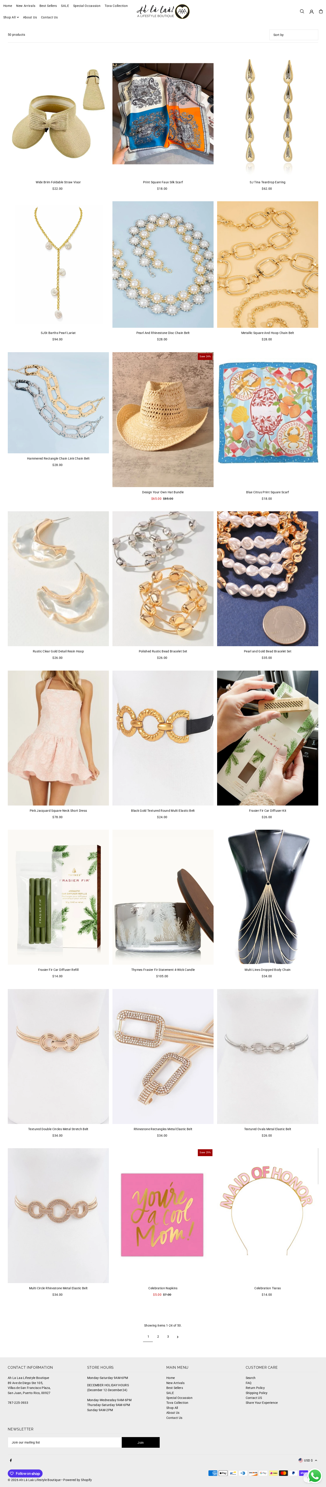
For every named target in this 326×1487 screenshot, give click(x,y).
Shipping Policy (257, 1393)
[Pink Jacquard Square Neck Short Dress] (58, 738)
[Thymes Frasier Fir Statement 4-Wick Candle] (163, 897)
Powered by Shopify (77, 1480)
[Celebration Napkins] (163, 1215)
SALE (170, 1393)
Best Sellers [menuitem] (48, 6)
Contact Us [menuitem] (49, 17)
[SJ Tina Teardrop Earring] (267, 114)
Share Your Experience (262, 1402)
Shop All (172, 1408)
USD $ (308, 1460)
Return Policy (255, 1388)
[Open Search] (302, 11)
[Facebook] (11, 1460)
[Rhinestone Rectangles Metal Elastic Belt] (163, 1056)
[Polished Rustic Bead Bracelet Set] (163, 578)
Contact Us (174, 1418)
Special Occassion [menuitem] (87, 6)
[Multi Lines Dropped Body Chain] (267, 897)
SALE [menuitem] (65, 6)
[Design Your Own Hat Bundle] (163, 419)
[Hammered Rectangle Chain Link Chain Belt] (58, 402)
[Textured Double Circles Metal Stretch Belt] (58, 1056)
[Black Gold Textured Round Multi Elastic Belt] (163, 738)
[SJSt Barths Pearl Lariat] (58, 264)
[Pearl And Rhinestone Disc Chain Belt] (163, 264)
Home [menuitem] (7, 6)
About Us (173, 1412)
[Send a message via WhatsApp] (315, 1476)
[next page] (178, 1336)
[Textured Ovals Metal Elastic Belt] (267, 1056)
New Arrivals (175, 1383)
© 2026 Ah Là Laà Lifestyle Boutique (34, 1480)
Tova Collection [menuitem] (116, 6)
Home (170, 1378)
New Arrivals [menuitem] (25, 6)
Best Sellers (174, 1388)
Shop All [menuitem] (9, 17)
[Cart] (321, 11)
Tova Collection (177, 1402)
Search (251, 1378)
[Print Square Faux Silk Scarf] (163, 114)
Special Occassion (179, 1398)
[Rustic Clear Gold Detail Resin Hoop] (58, 578)
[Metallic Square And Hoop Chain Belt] (267, 264)
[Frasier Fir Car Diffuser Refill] (58, 897)
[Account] (312, 12)
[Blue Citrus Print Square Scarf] (267, 419)
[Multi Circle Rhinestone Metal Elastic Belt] (58, 1215)
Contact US (254, 1398)
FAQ (249, 1383)
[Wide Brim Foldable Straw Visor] (58, 114)
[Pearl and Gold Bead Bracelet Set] (267, 578)
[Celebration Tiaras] (267, 1215)
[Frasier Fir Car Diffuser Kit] (267, 738)
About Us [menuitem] (30, 17)
